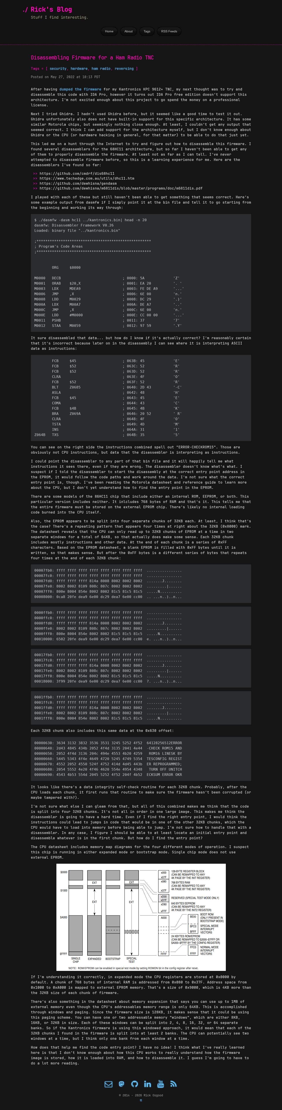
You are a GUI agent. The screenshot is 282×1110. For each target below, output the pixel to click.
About (128, 31)
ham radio (101, 68)
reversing (124, 68)
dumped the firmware (80, 89)
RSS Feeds (169, 31)
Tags (147, 31)
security (58, 68)
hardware (79, 68)
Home (109, 31)
